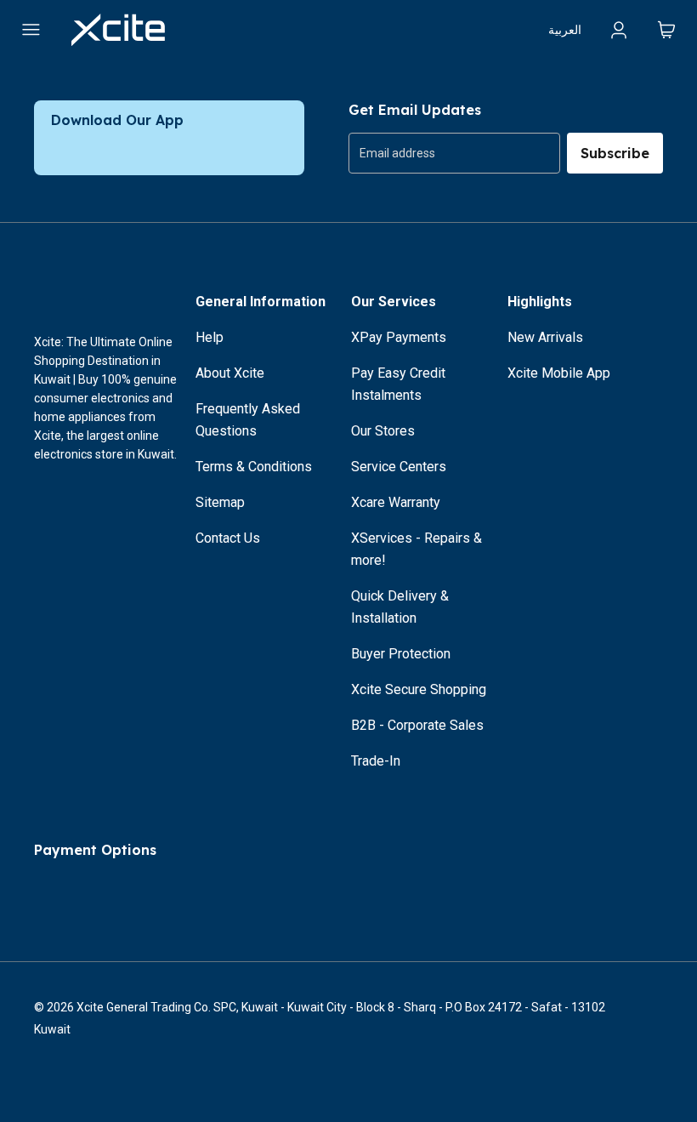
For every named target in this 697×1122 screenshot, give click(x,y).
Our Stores (383, 431)
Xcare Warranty (395, 502)
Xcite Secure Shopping (418, 689)
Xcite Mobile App (558, 373)
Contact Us (228, 538)
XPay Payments (398, 337)
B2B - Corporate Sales (417, 725)
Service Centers (398, 466)
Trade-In (375, 761)
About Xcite (230, 373)
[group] (454, 153)
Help (210, 337)
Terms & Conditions (254, 466)
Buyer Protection (400, 654)
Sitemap (220, 502)
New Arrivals (545, 337)
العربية (564, 30)
